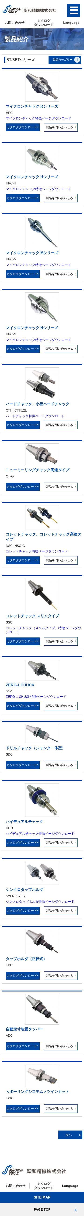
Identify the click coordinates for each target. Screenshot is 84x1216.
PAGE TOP (42, 1209)
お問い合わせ (14, 22)
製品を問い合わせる (61, 127)
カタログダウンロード (23, 127)
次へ (69, 1135)
